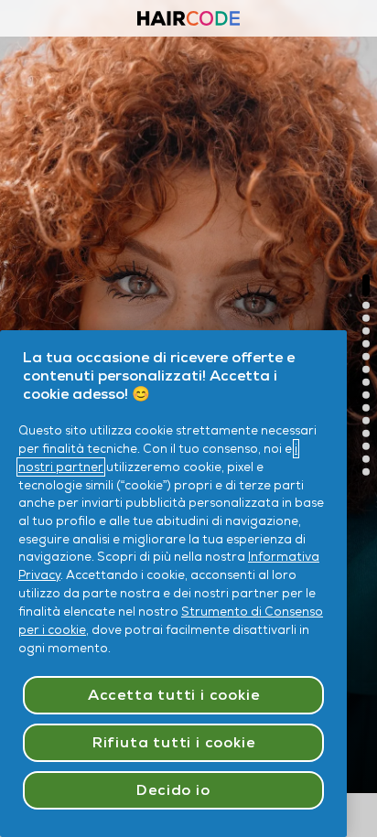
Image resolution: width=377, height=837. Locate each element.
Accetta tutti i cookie (174, 694)
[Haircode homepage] (188, 20)
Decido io (173, 789)
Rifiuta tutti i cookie (173, 742)
